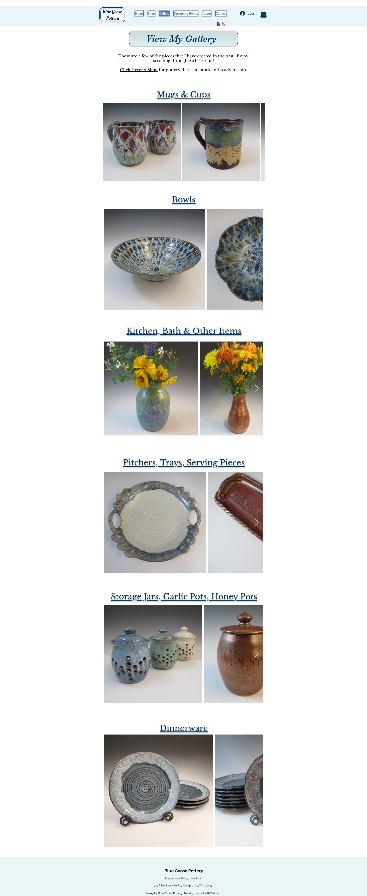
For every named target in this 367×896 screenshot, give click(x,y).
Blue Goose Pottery (183, 870)
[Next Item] (258, 142)
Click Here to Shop (139, 70)
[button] (263, 14)
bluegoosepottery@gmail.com (183, 878)
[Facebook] (218, 24)
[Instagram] (224, 24)
